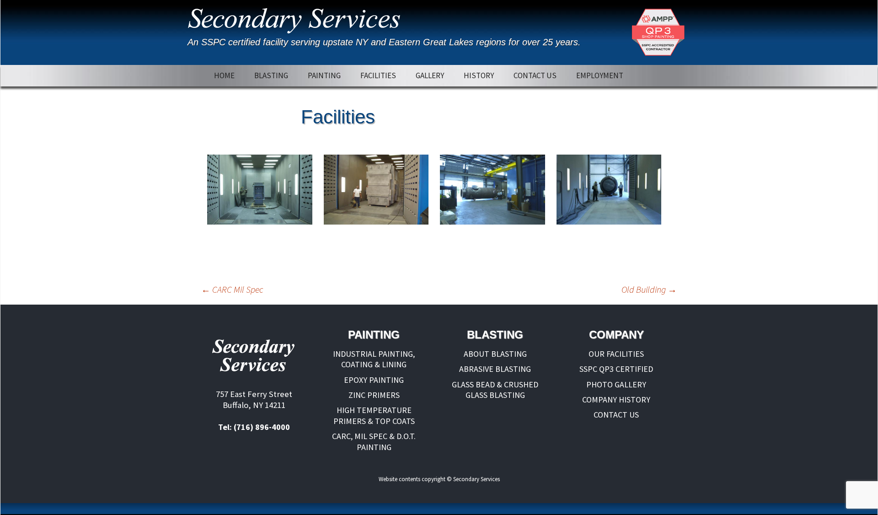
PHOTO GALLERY (616, 384)
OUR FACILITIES (616, 354)
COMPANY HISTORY (616, 399)
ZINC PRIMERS (374, 395)
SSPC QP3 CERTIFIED (616, 369)
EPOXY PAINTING (374, 380)
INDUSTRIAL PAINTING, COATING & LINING (374, 359)
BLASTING (271, 75)
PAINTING (324, 75)
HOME (224, 75)
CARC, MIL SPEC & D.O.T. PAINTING (374, 441)
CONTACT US (535, 75)
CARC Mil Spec (232, 289)
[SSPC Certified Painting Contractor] (658, 32)
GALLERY (430, 75)
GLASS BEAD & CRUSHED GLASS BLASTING (495, 389)
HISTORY (479, 75)
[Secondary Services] (296, 18)
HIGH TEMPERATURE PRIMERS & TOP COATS (374, 415)
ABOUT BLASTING (495, 354)
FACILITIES (378, 75)
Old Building (649, 289)
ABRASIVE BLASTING (495, 369)
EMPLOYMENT (599, 75)
